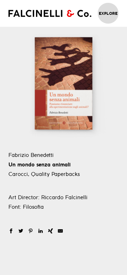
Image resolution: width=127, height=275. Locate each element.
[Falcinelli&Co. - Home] (49, 13)
